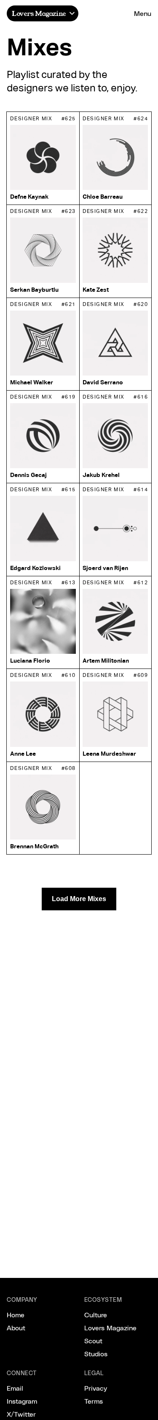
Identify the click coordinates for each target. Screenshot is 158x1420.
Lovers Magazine (39, 13)
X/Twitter (21, 1414)
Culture (95, 1315)
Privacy (95, 1388)
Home (15, 1315)
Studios (95, 1354)
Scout (93, 1341)
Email (15, 1388)
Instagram (22, 1401)
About (16, 1328)
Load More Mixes (79, 898)
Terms (93, 1401)
